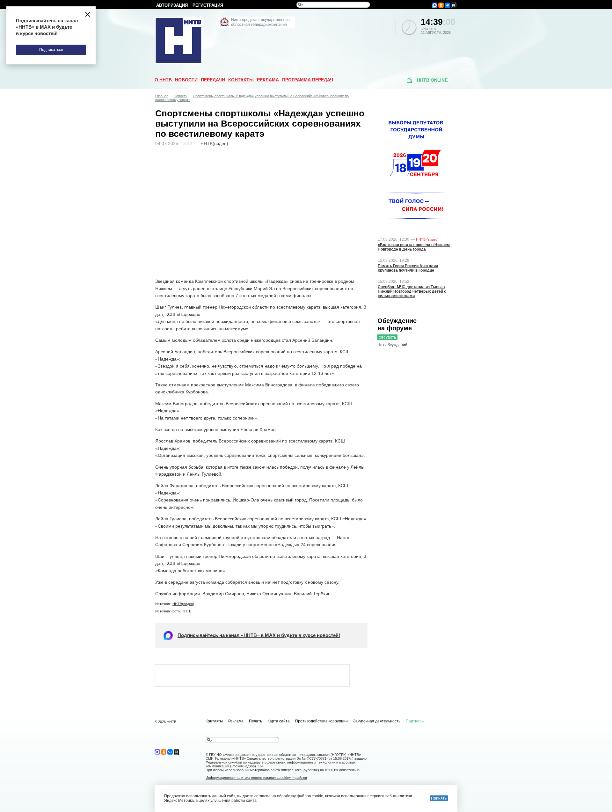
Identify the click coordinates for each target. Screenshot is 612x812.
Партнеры (415, 721)
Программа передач (307, 79)
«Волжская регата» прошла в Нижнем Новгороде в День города (414, 247)
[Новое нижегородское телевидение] (257, 27)
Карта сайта (278, 721)
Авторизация (172, 5)
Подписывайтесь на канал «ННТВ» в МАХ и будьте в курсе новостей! (259, 635)
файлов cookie (310, 796)
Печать (255, 721)
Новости (186, 79)
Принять (439, 798)
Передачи (213, 79)
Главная (161, 96)
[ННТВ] (179, 63)
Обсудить (387, 337)
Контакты (241, 79)
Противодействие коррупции (321, 721)
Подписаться (51, 50)
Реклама (268, 79)
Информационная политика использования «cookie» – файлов (256, 777)
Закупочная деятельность (376, 721)
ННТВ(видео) (183, 604)
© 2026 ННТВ (165, 722)
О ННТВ (163, 79)
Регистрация (208, 5)
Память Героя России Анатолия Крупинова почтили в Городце (408, 268)
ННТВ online (432, 80)
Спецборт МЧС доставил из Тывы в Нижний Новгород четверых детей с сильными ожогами (412, 291)
